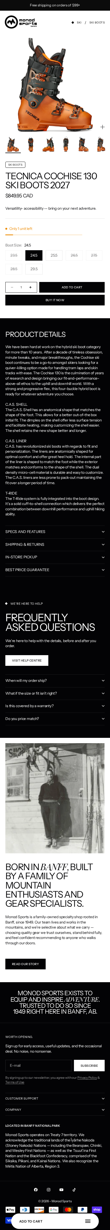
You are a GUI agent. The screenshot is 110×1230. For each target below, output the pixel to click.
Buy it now (55, 300)
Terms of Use (14, 1082)
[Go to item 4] (66, 144)
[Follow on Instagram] (48, 1190)
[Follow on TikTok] (74, 1190)
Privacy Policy (87, 1078)
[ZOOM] (102, 127)
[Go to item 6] (101, 144)
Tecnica (23, 176)
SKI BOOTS (15, 164)
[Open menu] (90, 1221)
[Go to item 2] (30, 144)
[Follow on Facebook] (36, 1190)
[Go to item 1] (13, 144)
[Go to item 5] (83, 144)
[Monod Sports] (21, 22)
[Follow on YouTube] (61, 1190)
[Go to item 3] (48, 144)
